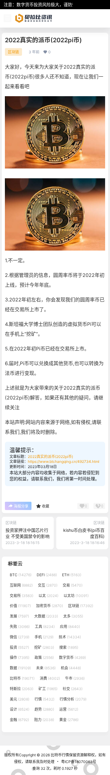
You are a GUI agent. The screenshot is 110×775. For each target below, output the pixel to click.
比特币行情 (59, 755)
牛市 (75, 678)
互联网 (21, 585)
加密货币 (49, 605)
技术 (70, 637)
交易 (72, 585)
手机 (44, 637)
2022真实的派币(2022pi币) (50, 456)
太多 (73, 616)
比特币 (22, 678)
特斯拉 (21, 688)
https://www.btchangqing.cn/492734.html (63, 461)
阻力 (44, 719)
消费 (50, 678)
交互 (47, 585)
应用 (70, 626)
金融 (19, 719)
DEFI (47, 575)
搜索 (68, 647)
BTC (20, 575)
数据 (20, 668)
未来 (46, 668)
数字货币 (72, 657)
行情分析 (73, 699)
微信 (19, 637)
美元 (19, 699)
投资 (19, 647)
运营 (68, 709)
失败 (20, 626)
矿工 (47, 688)
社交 (72, 688)
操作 (19, 657)
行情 (44, 699)
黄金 (69, 719)
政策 (44, 657)
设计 (19, 709)
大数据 (46, 616)
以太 (48, 595)
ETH (71, 575)
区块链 (13, 52)
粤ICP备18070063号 (78, 761)
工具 (45, 626)
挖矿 (44, 647)
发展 (19, 616)
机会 (71, 668)
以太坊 (76, 595)
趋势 (44, 709)
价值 (20, 605)
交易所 (21, 595)
